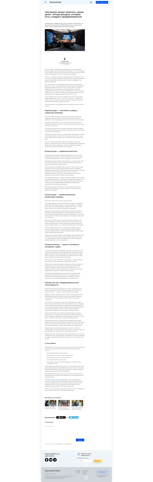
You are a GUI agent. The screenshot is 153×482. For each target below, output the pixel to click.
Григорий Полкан (65, 61)
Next (84, 397)
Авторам (78, 472)
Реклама (78, 471)
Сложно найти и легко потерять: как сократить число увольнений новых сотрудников (64, 408)
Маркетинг (85, 471)
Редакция (78, 470)
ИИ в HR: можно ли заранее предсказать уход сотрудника (50, 408)
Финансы (85, 472)
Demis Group (63, 23)
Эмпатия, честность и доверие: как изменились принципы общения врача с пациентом (77, 408)
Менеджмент (85, 470)
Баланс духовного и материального (60, 379)
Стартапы (85, 474)
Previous (82, 397)
